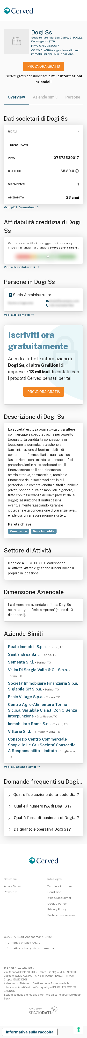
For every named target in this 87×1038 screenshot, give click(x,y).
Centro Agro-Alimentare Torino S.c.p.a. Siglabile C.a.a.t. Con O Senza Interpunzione (42, 710)
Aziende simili (45, 97)
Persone (72, 97)
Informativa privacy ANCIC (22, 942)
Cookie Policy (56, 903)
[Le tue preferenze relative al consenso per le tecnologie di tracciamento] (78, 1029)
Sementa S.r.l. (21, 662)
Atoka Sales (12, 886)
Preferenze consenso (62, 915)
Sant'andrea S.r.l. (24, 654)
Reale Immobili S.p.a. (28, 646)
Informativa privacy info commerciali (30, 948)
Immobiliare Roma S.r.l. (30, 724)
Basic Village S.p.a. (26, 697)
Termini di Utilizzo (59, 886)
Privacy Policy (56, 909)
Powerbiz (10, 892)
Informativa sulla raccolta (29, 1032)
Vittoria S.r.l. (20, 731)
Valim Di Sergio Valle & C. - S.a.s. (38, 670)
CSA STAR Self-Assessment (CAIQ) (28, 937)
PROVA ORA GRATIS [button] (43, 66)
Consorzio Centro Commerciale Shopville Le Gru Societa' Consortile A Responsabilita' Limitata (42, 745)
